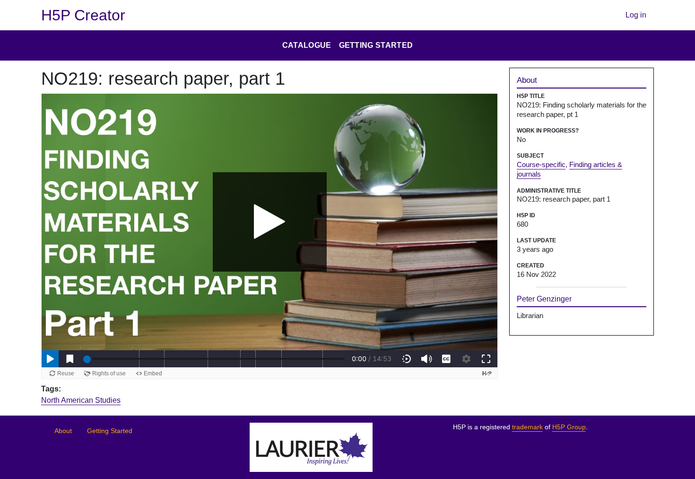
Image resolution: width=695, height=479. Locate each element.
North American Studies (81, 400)
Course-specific (541, 165)
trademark (527, 427)
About (63, 431)
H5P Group (569, 427)
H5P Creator (83, 15)
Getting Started (109, 431)
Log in (636, 15)
